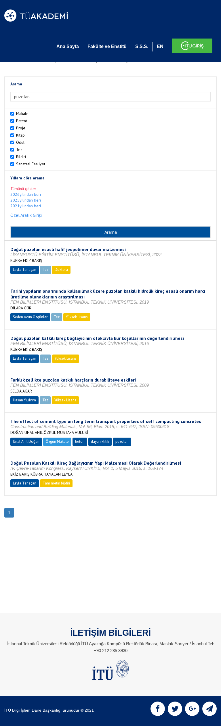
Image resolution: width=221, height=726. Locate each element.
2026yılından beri (25, 194)
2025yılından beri (25, 200)
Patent (21, 120)
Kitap (20, 135)
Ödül (20, 142)
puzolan (122, 441)
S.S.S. (141, 46)
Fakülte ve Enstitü (107, 46)
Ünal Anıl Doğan (26, 441)
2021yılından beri (25, 205)
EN (160, 46)
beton (80, 441)
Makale (22, 113)
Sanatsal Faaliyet (30, 163)
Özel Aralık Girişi (26, 215)
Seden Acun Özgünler (30, 317)
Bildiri (21, 156)
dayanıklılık (100, 441)
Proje (20, 128)
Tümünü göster (23, 188)
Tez (19, 149)
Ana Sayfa (67, 46)
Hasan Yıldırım (24, 400)
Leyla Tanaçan (24, 269)
